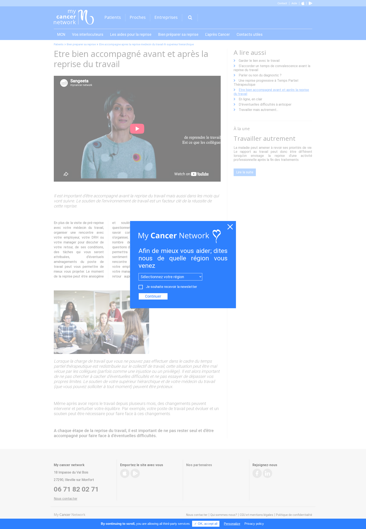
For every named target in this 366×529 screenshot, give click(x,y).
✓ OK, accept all (205, 523)
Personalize (232, 523)
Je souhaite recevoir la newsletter (171, 287)
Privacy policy (254, 523)
